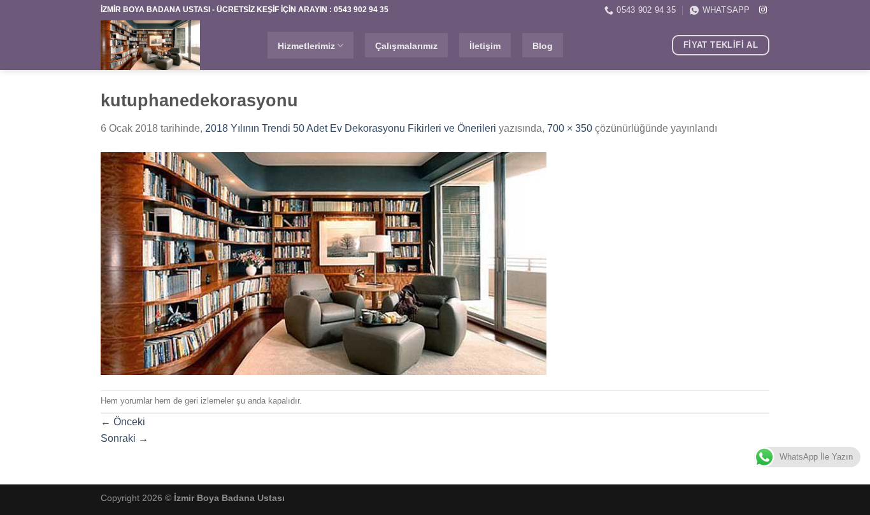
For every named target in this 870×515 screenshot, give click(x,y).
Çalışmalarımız (406, 46)
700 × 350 (569, 128)
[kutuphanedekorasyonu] (323, 262)
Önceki (123, 421)
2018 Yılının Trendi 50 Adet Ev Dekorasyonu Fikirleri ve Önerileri (350, 128)
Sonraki (124, 438)
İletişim (485, 46)
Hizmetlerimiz (306, 46)
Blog (542, 46)
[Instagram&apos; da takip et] (763, 10)
